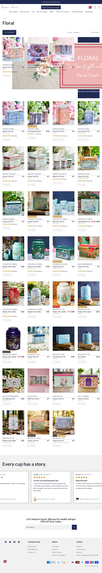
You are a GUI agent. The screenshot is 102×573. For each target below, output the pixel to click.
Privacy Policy (56, 552)
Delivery (79, 546)
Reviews (55, 549)
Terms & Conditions (59, 555)
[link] (51, 499)
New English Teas (94, 566)
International (81, 549)
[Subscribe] (74, 527)
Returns (79, 552)
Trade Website (33, 549)
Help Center (32, 546)
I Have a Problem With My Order (88, 555)
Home (4, 18)
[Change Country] (91, 7)
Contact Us (32, 552)
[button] (99, 7)
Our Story (55, 546)
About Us (14, 7)
